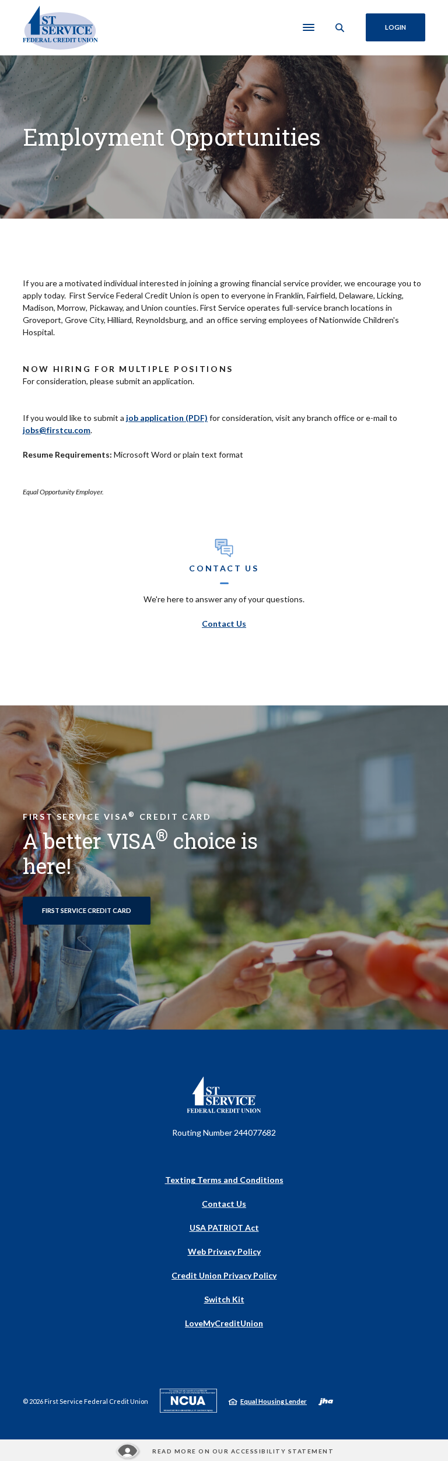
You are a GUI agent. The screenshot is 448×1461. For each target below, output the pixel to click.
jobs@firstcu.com (56, 430)
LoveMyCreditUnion (224, 1323)
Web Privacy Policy (224, 1251)
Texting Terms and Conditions (224, 1180)
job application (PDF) (167, 418)
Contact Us (224, 623)
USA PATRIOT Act (224, 1227)
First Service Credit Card (86, 910)
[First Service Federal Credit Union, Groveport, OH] (60, 28)
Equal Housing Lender (273, 1401)
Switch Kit (224, 1299)
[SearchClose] (340, 28)
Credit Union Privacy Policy (224, 1275)
